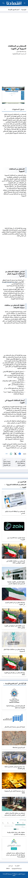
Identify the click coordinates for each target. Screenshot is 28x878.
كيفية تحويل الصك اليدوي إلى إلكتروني (6, 463)
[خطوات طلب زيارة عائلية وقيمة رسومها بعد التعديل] (14, 827)
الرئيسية (23, 9)
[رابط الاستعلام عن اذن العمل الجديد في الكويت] (14, 597)
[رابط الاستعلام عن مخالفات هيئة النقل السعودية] (14, 642)
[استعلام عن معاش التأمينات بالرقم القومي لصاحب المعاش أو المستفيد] (14, 807)
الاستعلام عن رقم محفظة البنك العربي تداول (20, 463)
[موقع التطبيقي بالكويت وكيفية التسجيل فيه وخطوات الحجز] (14, 576)
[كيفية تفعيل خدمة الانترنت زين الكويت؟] (14, 529)
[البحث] (3, 3)
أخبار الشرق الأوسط (13, 9)
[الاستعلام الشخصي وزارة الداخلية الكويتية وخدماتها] (14, 698)
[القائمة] (24, 3)
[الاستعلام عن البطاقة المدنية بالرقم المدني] (14, 503)
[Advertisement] (14, 29)
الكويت (24, 487)
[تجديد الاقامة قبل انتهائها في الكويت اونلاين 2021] (14, 619)
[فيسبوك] (20, 454)
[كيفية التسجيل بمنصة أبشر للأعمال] (14, 720)
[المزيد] (6, 454)
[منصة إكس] (15, 454)
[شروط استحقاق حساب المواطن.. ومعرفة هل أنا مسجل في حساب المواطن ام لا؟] (14, 848)
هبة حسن (18, 51)
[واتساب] (11, 454)
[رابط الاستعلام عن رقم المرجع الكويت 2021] (14, 666)
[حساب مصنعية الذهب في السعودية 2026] (14, 784)
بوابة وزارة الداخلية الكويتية (9, 282)
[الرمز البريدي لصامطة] (14, 740)
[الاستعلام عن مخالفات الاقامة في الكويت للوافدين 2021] (14, 554)
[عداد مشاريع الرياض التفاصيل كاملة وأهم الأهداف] (14, 761)
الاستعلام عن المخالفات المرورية (16, 484)
